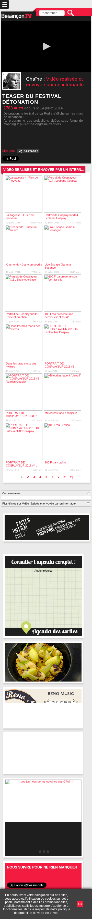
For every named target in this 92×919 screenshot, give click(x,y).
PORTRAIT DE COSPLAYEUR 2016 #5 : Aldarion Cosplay (21, 416)
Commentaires (11, 493)
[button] (46, 46)
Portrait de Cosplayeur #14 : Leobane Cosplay (62, 216)
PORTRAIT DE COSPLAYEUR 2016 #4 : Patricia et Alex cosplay (21, 465)
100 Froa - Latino (55, 462)
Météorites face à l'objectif (61, 412)
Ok (80, 903)
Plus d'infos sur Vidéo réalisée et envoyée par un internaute (39, 503)
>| (71, 477)
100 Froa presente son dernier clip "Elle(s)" (59, 315)
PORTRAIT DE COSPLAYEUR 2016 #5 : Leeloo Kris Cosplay (60, 366)
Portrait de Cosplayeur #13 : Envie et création (23, 315)
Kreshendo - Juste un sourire (24, 264)
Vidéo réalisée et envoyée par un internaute (55, 81)
